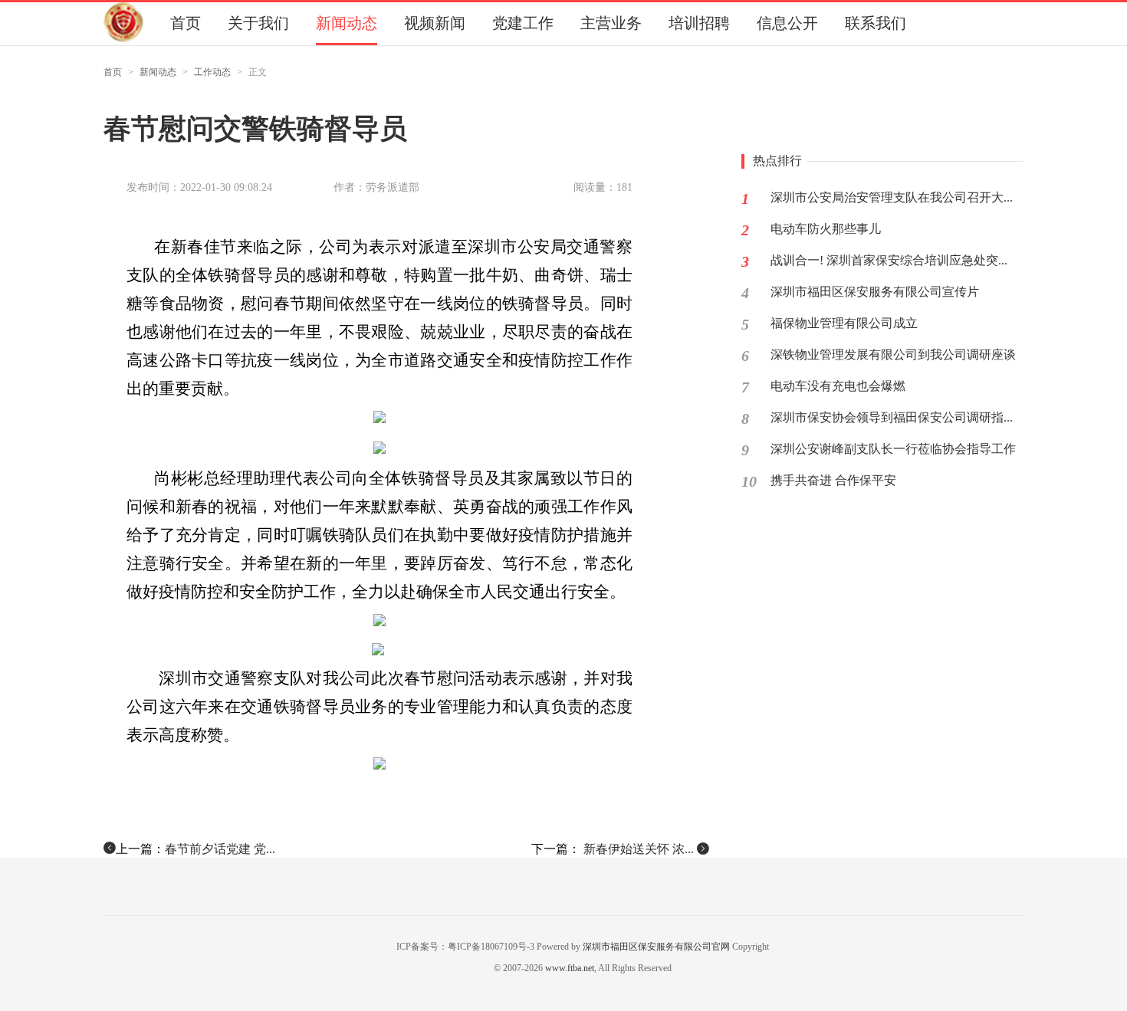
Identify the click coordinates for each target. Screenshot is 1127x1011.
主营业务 (611, 23)
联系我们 (875, 23)
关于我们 (258, 23)
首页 (185, 23)
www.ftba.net (569, 968)
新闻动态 (346, 23)
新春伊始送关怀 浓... (638, 848)
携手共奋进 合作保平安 (833, 480)
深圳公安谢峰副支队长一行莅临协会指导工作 (893, 448)
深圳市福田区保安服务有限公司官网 (656, 946)
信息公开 (787, 23)
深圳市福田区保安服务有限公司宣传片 (874, 291)
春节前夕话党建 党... (220, 848)
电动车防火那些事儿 (825, 228)
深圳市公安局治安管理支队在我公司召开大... (891, 197)
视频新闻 (434, 23)
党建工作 (523, 23)
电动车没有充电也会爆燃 (837, 385)
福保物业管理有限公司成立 (844, 323)
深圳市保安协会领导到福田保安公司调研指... (891, 417)
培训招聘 (699, 23)
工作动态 (212, 72)
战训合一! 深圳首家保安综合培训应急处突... (888, 260)
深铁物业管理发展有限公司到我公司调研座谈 (893, 354)
